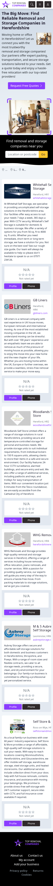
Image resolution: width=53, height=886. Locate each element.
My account (26, 860)
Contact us (35, 855)
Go (43, 154)
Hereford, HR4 (41, 541)
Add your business (26, 864)
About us (16, 855)
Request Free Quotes (25, 86)
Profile (13, 286)
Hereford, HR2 (41, 421)
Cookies (26, 874)
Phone (31, 286)
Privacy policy (18, 870)
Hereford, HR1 (41, 194)
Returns (38, 870)
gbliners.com (40, 313)
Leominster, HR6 (42, 636)
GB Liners (40, 300)
